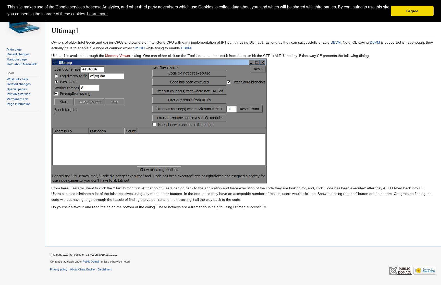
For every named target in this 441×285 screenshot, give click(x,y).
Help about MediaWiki (22, 64)
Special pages (17, 89)
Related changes (19, 84)
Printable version (18, 94)
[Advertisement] (243, 230)
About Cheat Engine (82, 269)
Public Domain (91, 261)
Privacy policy (58, 269)
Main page (14, 49)
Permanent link (17, 99)
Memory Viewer (117, 56)
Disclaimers (104, 269)
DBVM (335, 42)
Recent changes (18, 54)
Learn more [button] (97, 14)
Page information (19, 104)
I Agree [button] (412, 11)
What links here (17, 79)
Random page (17, 59)
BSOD (140, 48)
